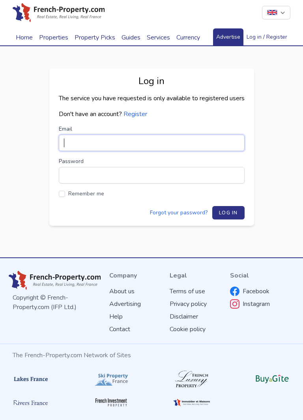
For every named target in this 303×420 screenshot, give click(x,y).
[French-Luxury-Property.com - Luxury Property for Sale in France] (192, 378)
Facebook (256, 291)
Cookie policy (188, 329)
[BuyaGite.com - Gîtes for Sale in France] (272, 379)
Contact (119, 329)
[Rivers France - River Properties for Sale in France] (31, 402)
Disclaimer (184, 316)
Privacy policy (188, 304)
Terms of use (187, 291)
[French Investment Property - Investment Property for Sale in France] (111, 402)
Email (65, 129)
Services (158, 37)
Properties (53, 37)
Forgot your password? (179, 212)
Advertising (125, 304)
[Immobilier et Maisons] (192, 403)
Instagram (256, 304)
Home (24, 37)
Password (71, 161)
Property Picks (95, 37)
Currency (188, 37)
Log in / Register (267, 37)
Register (135, 114)
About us (122, 291)
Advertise (228, 37)
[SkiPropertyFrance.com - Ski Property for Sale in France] (111, 379)
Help (116, 316)
